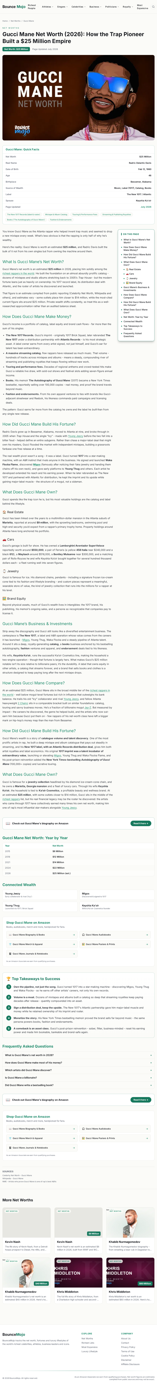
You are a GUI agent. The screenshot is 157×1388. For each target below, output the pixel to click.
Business (94, 6)
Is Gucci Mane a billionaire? (78, 1077)
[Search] (153, 6)
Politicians (111, 6)
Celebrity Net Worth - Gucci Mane (17, 1175)
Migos (36, 464)
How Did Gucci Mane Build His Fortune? (137, 256)
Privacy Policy (128, 1347)
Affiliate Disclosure (130, 1364)
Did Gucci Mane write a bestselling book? (78, 1085)
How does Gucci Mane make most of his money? (78, 1062)
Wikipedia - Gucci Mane (12, 1178)
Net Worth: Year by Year (136, 317)
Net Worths (15, 21)
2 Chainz (23, 703)
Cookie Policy (128, 1355)
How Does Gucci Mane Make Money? (135, 248)
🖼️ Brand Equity (134, 282)
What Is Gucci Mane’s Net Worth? (137, 241)
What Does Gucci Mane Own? (135, 263)
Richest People (32, 6)
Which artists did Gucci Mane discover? (78, 1070)
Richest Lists (88, 1342)
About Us (125, 1338)
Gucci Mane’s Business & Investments (136, 288)
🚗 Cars (130, 273)
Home (5, 21)
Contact (125, 1342)
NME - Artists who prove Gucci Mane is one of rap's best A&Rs (29, 1181)
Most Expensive (142, 6)
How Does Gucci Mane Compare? (135, 296)
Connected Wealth (133, 321)
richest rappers (11, 799)
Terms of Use (127, 1351)
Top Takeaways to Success (133, 327)
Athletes (46, 6)
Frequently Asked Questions (133, 335)
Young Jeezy (75, 436)
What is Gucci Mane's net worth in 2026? (78, 1055)
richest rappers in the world (18, 273)
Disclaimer (126, 1360)
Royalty (127, 6)
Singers (61, 6)
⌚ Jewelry (131, 278)
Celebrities (77, 6)
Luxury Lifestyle (90, 1351)
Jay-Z (87, 707)
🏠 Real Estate (133, 269)
